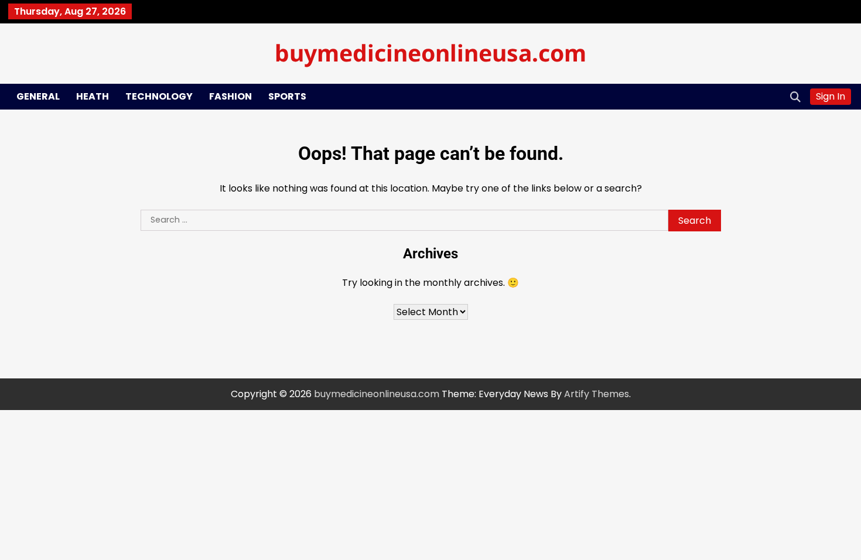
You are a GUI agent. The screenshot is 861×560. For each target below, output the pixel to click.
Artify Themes (596, 394)
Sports (287, 96)
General (38, 96)
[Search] (795, 96)
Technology (159, 96)
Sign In (830, 96)
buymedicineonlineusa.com (430, 52)
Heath (92, 96)
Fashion (230, 96)
